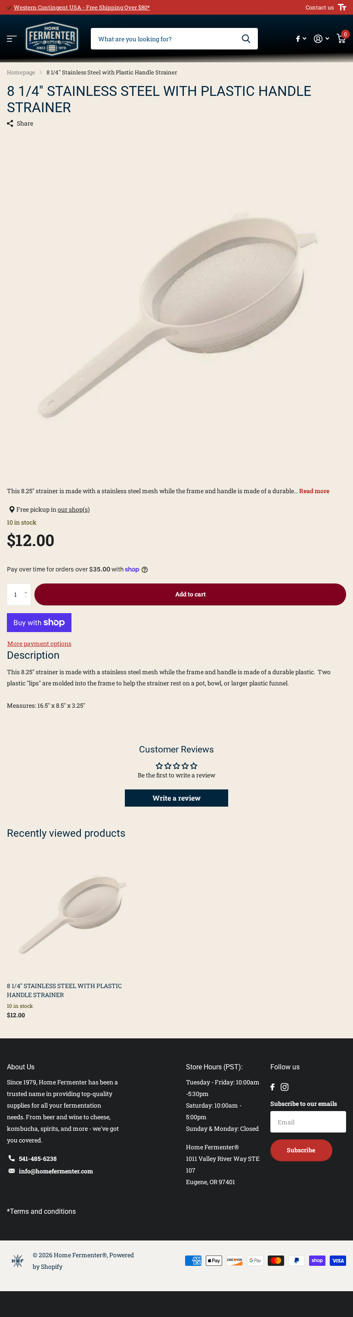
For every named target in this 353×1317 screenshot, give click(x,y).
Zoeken (246, 38)
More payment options (39, 643)
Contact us (320, 7)
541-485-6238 (38, 1158)
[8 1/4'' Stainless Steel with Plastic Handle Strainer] (72, 910)
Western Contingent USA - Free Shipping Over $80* (82, 7)
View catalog (12, 39)
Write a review (176, 797)
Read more (314, 491)
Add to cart (190, 594)
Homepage (21, 72)
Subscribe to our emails (303, 1103)
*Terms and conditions (41, 1211)
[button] (27, 586)
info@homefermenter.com (56, 1171)
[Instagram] (284, 1087)
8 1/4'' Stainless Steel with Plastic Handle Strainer (64, 990)
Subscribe (301, 1150)
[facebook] (272, 1087)
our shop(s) (74, 509)
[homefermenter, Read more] (301, 39)
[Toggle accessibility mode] (342, 7)
